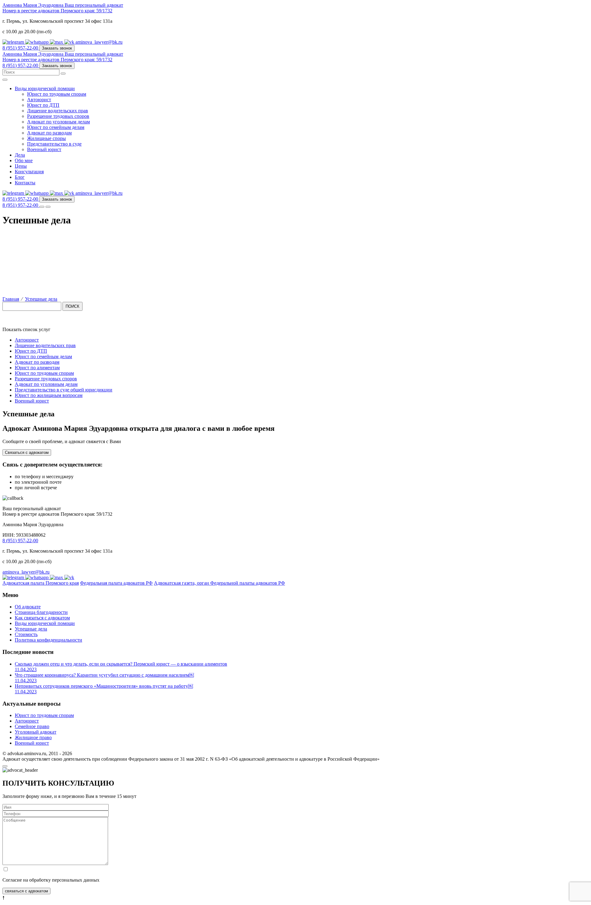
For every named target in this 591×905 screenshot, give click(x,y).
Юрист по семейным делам (55, 127)
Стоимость (26, 634)
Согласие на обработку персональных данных (50, 880)
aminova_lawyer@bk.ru (99, 42)
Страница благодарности (41, 612)
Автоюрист (39, 99)
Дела (20, 155)
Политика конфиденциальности (48, 640)
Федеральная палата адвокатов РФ (116, 583)
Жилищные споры (46, 138)
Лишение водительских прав (57, 110)
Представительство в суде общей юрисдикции (63, 389)
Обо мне (24, 160)
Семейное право (32, 726)
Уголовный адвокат (35, 732)
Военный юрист (44, 149)
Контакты (25, 182)
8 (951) (20, 47)
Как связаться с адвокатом (42, 617)
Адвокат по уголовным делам (58, 121)
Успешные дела (31, 628)
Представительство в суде (54, 143)
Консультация (29, 171)
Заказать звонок (57, 48)
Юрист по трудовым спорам (56, 94)
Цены (21, 166)
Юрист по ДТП (43, 105)
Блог (20, 177)
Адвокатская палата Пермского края (40, 583)
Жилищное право (33, 737)
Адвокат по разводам (49, 132)
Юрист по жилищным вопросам (48, 395)
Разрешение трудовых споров (58, 116)
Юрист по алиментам (37, 367)
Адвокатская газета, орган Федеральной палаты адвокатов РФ (219, 583)
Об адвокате (28, 606)
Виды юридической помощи (45, 88)
